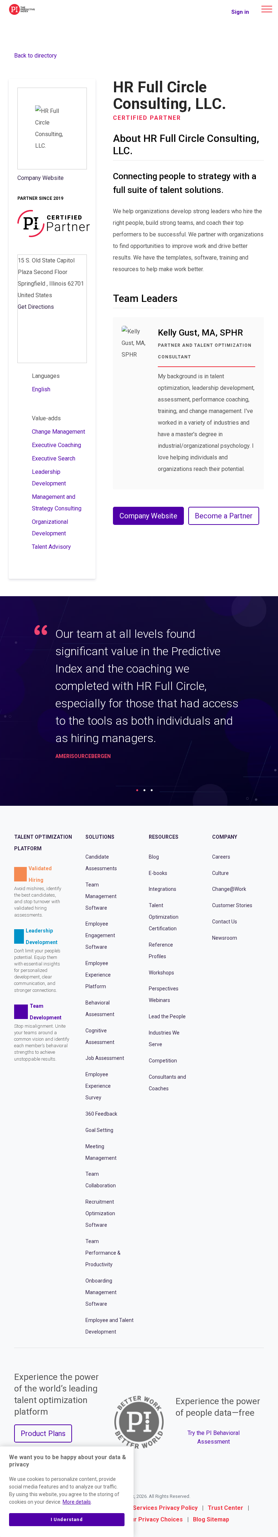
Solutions (99, 837)
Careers (221, 857)
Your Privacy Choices (153, 1519)
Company (224, 837)
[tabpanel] (139, 695)
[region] (67, 1492)
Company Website (40, 177)
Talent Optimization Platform (43, 842)
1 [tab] (137, 790)
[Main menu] (266, 9)
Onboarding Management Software (101, 1292)
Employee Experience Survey (98, 1085)
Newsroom (224, 938)
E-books (158, 873)
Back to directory (35, 55)
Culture (220, 873)
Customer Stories (232, 905)
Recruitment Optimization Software (100, 1213)
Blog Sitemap (211, 1519)
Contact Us (224, 922)
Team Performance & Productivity (103, 1252)
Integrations (162, 889)
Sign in (240, 12)
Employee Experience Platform (98, 974)
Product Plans (43, 1433)
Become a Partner (224, 515)
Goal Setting (99, 1130)
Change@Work (229, 889)
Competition (163, 1061)
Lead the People (167, 1016)
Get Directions (36, 306)
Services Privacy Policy (165, 1507)
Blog (154, 857)
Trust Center (225, 1507)
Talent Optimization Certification (163, 916)
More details (77, 1502)
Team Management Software (101, 896)
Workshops (161, 973)
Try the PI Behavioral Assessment (214, 1437)
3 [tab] (151, 790)
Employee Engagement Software (100, 935)
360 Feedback (101, 1114)
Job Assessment (104, 1058)
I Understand (67, 1519)
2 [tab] (144, 790)
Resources (163, 837)
